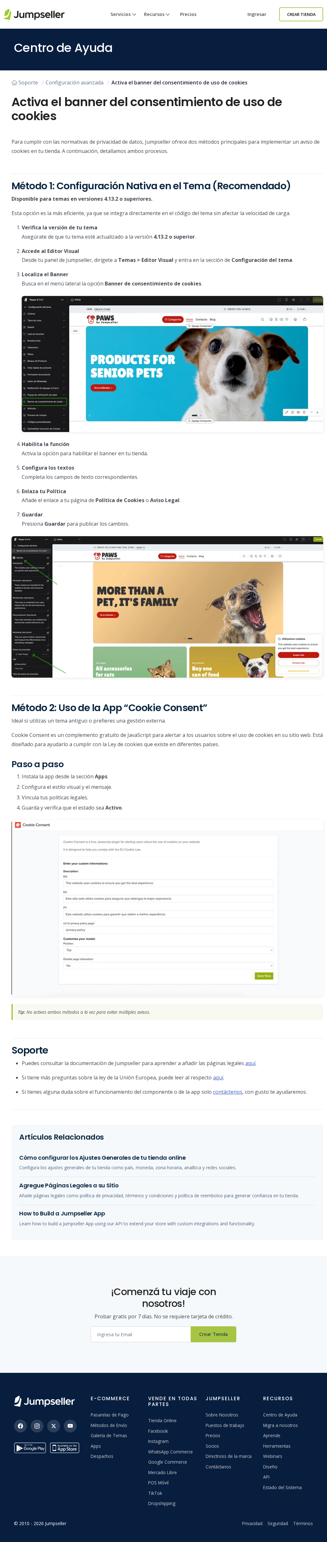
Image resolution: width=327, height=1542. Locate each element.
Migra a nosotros (280, 1425)
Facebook (158, 1431)
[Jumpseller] (44, 1401)
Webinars (272, 1456)
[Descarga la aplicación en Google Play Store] (30, 1448)
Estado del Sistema (282, 1487)
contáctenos (227, 1091)
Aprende (271, 1435)
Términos (303, 1523)
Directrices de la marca (229, 1456)
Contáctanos (218, 1467)
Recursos (154, 14)
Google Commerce (167, 1462)
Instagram (158, 1441)
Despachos (102, 1456)
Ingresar (256, 14)
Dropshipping (161, 1503)
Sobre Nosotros (222, 1415)
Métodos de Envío (109, 1425)
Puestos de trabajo (225, 1425)
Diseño (270, 1467)
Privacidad (252, 1523)
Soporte (28, 82)
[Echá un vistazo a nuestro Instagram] (37, 1426)
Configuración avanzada (74, 82)
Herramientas (277, 1446)
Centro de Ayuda (280, 1415)
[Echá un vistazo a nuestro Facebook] (20, 1426)
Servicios (120, 14)
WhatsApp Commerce (170, 1452)
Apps (96, 1446)
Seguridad (278, 1523)
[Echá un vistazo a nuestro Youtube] (70, 1426)
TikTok (155, 1493)
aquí (250, 1063)
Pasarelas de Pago (110, 1415)
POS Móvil (158, 1483)
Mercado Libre (162, 1472)
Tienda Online (162, 1420)
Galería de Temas (109, 1435)
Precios (188, 14)
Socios (212, 1446)
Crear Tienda (301, 14)
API (266, 1477)
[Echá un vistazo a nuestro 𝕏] (53, 1426)
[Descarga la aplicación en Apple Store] (66, 1448)
